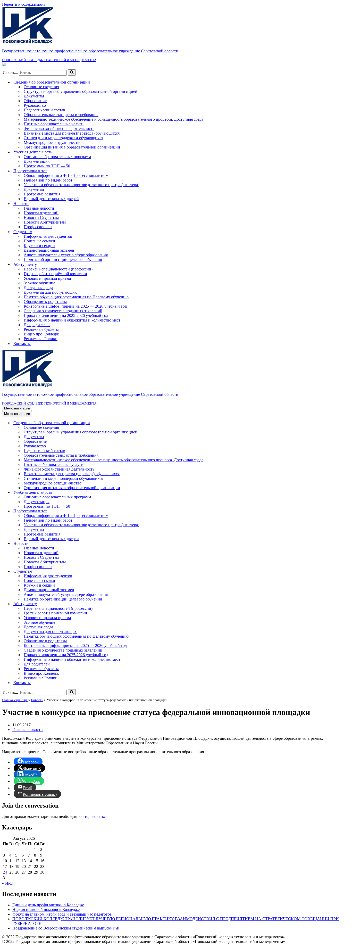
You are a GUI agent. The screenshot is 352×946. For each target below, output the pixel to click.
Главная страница (15, 700)
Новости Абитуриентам (45, 222)
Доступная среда (38, 287)
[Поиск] (72, 72)
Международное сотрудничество (52, 142)
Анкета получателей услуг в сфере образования (66, 255)
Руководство (35, 105)
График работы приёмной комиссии (55, 274)
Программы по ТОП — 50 (47, 166)
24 (5, 872)
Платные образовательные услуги (53, 124)
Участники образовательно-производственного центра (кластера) (81, 185)
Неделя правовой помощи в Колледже (46, 909)
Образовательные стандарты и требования (61, 114)
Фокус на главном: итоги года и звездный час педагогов (62, 914)
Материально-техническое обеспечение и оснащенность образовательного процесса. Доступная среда (113, 119)
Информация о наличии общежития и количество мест (72, 320)
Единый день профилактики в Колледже (48, 905)
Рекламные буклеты (41, 329)
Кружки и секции (39, 245)
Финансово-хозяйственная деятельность (59, 128)
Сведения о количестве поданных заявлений (63, 311)
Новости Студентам (41, 217)
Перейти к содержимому (24, 4)
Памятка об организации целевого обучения (63, 259)
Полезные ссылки (39, 241)
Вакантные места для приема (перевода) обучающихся (72, 133)
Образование (35, 100)
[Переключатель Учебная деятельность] (347, 492)
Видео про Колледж (41, 334)
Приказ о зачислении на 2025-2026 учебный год (66, 315)
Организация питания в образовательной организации (72, 147)
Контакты (22, 343)
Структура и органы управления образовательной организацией (80, 91)
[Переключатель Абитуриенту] (347, 604)
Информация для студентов (48, 236)
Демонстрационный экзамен (49, 250)
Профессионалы (38, 227)
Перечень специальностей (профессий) (58, 269)
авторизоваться (94, 816)
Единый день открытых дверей (51, 198)
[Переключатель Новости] (347, 543)
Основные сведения (41, 87)
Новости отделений (41, 213)
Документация (36, 161)
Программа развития (42, 194)
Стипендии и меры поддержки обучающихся (63, 138)
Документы (34, 96)
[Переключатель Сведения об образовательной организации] (347, 423)
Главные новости (39, 208)
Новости (37, 700)
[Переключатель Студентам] (347, 571)
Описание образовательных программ (57, 156)
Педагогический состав (44, 110)
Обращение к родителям (45, 301)
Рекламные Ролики (40, 338)
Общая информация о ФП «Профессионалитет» (66, 175)
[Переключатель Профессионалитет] (347, 511)
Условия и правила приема (47, 278)
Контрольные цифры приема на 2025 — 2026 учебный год (75, 306)
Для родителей (37, 325)
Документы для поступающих (50, 292)
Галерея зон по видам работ (48, 180)
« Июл (7, 883)
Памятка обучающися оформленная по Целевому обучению (76, 297)
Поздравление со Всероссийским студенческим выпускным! (65, 928)
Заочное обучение (39, 283)
